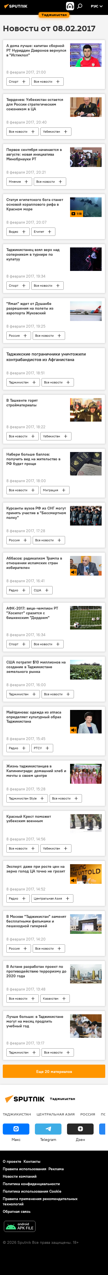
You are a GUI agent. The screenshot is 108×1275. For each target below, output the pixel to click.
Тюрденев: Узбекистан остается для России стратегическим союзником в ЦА (34, 104)
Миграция (50, 490)
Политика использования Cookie (32, 1191)
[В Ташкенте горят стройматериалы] (86, 410)
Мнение (15, 181)
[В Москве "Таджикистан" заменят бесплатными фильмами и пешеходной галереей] (86, 924)
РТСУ (38, 748)
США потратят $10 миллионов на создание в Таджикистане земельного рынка (36, 667)
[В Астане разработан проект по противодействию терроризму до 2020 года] (86, 974)
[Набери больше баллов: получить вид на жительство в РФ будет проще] (86, 463)
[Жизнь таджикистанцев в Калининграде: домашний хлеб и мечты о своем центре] (86, 773)
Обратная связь (16, 1211)
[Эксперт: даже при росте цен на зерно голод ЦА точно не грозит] (86, 874)
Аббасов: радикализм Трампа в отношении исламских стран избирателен (34, 563)
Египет (39, 231)
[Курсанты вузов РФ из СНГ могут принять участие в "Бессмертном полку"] (86, 516)
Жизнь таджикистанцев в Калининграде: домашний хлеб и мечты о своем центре (36, 771)
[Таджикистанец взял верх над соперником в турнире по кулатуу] (86, 259)
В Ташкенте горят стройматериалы (22, 402)
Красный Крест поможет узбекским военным (28, 819)
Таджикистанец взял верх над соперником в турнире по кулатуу (33, 254)
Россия (14, 335)
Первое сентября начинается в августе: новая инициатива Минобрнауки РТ (34, 154)
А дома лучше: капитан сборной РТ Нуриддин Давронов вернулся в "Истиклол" (36, 50)
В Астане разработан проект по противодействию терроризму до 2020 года (36, 971)
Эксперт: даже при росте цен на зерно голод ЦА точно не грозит (35, 869)
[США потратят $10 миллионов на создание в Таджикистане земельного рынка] (86, 670)
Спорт (13, 81)
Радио (13, 590)
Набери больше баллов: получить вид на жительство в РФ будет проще (33, 459)
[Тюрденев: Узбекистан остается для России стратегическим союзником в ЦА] (86, 107)
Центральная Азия (48, 898)
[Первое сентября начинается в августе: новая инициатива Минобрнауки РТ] (86, 157)
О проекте (12, 1161)
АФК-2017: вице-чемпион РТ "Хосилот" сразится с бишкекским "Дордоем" (32, 613)
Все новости (43, 81)
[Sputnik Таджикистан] (16, 8)
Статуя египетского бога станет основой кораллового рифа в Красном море (34, 204)
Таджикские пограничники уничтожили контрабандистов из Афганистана (46, 356)
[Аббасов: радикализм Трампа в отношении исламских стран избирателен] (86, 566)
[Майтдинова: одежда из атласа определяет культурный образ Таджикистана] (86, 721)
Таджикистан (19, 382)
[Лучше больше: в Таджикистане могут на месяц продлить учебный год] (86, 1026)
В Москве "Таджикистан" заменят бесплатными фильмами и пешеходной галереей (36, 921)
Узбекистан (51, 131)
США (37, 590)
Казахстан (50, 998)
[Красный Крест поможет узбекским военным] (86, 824)
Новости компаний (20, 1176)
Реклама (56, 1168)
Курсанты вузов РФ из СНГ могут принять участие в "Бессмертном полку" (36, 513)
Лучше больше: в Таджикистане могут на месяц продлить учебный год (34, 1021)
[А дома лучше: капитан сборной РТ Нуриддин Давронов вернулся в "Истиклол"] (86, 55)
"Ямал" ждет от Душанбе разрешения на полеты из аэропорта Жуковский (29, 308)
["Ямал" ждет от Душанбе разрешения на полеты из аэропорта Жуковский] (86, 311)
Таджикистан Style (23, 798)
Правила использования (24, 1168)
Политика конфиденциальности (31, 1183)
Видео (13, 231)
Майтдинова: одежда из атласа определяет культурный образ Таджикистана (33, 717)
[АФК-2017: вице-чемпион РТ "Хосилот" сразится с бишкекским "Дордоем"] (86, 617)
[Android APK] (19, 1227)
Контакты (32, 1161)
